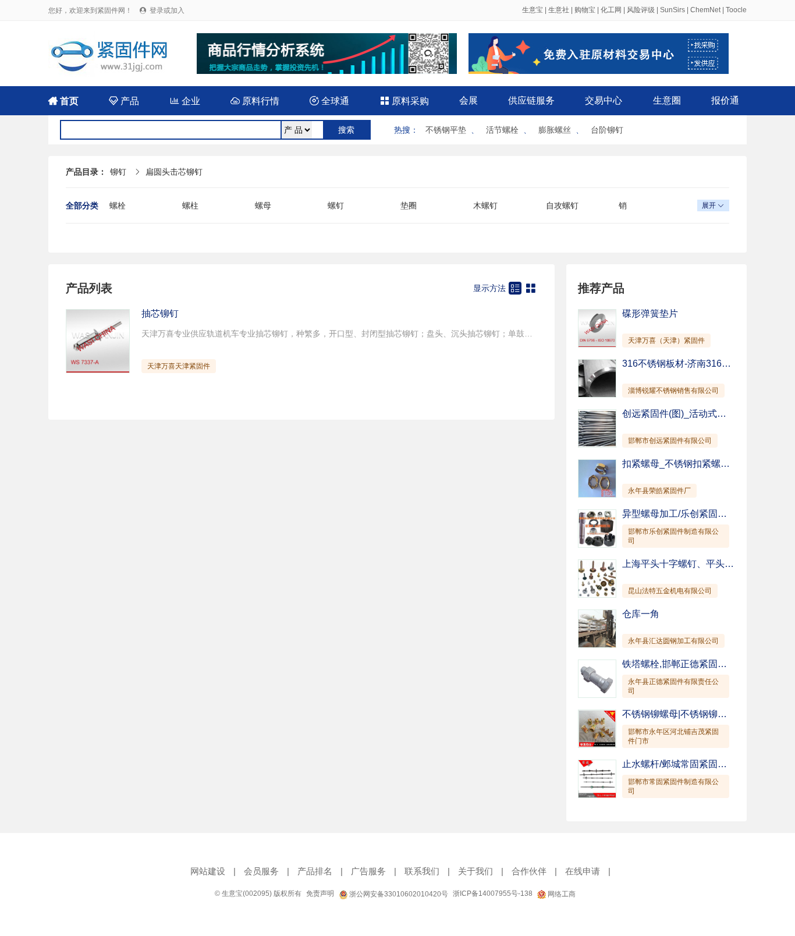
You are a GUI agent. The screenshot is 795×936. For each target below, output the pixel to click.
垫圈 (408, 205)
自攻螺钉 (562, 205)
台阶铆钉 (607, 129)
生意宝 (532, 10)
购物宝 (584, 10)
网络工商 (561, 894)
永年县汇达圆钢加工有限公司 (673, 641)
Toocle (736, 10)
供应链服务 (531, 100)
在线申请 (582, 871)
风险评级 (641, 10)
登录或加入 (167, 10)
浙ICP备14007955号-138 (493, 893)
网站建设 (207, 871)
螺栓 (117, 205)
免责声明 (320, 893)
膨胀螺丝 (554, 129)
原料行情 (254, 101)
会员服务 (261, 871)
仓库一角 (640, 614)
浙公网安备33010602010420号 (397, 894)
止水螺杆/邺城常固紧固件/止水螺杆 (694, 764)
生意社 (558, 10)
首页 (63, 101)
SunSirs (672, 10)
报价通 (725, 100)
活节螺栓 (502, 129)
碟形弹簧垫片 (650, 313)
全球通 (329, 101)
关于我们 (475, 871)
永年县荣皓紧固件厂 (659, 491)
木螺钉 (485, 205)
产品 (124, 101)
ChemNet (705, 10)
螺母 (263, 205)
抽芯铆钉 (160, 313)
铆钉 (118, 171)
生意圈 (667, 100)
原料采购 (404, 101)
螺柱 (190, 205)
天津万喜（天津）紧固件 (666, 340)
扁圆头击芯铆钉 (174, 171)
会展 (468, 100)
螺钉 (336, 205)
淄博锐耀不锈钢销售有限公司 (673, 391)
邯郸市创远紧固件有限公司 (670, 441)
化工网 (611, 10)
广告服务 (368, 871)
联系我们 (421, 871)
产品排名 (314, 871)
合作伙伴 (529, 871)
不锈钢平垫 (445, 129)
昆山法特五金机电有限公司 (670, 591)
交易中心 (603, 100)
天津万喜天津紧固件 (178, 366)
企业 (185, 101)
